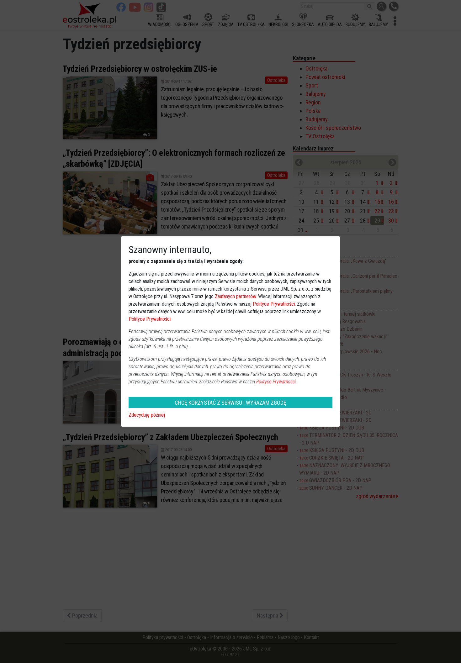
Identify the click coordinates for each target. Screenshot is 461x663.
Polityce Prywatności (274, 304)
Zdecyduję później (147, 415)
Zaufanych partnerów (235, 296)
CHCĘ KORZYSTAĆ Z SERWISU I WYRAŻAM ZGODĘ (230, 402)
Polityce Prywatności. (276, 382)
